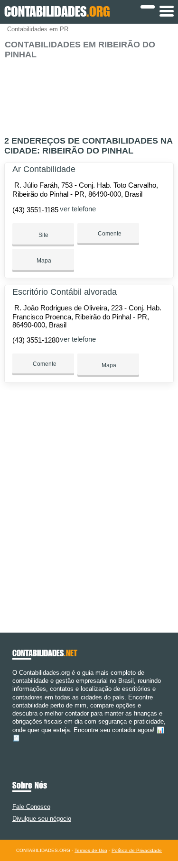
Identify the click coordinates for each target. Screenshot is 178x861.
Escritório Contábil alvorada (64, 292)
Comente (109, 233)
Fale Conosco (31, 806)
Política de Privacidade (137, 850)
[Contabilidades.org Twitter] (19, 746)
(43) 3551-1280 (35, 340)
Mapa (43, 260)
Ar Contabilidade (43, 169)
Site (43, 235)
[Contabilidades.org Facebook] (14, 746)
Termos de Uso (91, 850)
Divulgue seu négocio (41, 818)
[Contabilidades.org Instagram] (23, 746)
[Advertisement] (88, 93)
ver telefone (78, 209)
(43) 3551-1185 (35, 210)
